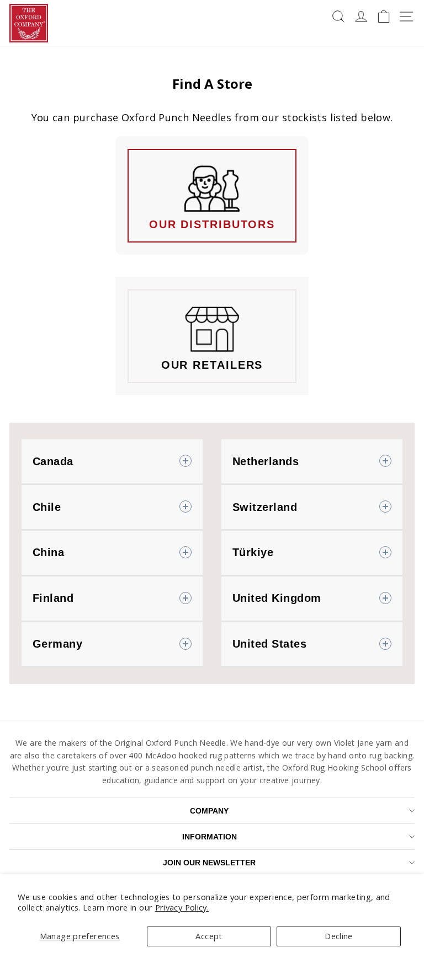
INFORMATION (209, 836)
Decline (339, 935)
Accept (208, 935)
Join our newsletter (209, 862)
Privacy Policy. (182, 907)
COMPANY (209, 810)
